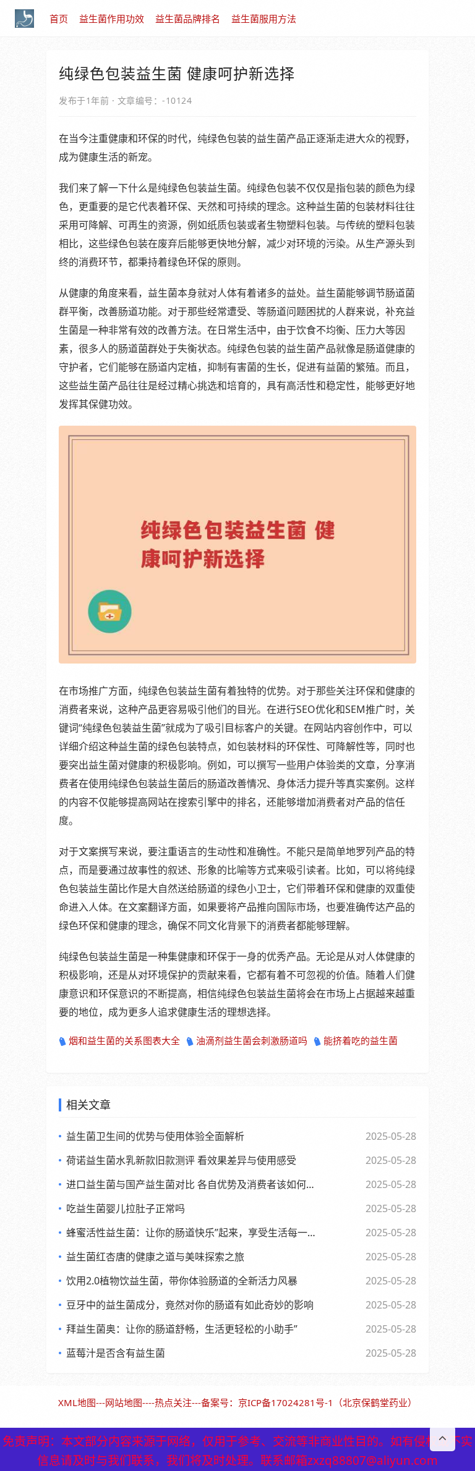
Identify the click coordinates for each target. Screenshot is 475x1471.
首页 (58, 18)
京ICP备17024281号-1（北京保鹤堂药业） (327, 1402)
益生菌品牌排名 (187, 18)
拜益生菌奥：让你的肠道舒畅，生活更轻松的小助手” (181, 1329)
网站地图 (123, 1402)
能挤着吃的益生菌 (360, 1040)
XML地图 (77, 1402)
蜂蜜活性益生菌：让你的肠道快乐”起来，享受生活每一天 (191, 1232)
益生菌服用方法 (263, 18)
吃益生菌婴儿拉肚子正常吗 (125, 1208)
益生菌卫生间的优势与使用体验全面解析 (155, 1136)
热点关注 (173, 1402)
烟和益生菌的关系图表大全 (124, 1040)
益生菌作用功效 (111, 18)
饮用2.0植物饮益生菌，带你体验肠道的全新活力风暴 (181, 1281)
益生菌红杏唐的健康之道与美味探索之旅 (155, 1256)
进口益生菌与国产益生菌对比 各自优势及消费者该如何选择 (191, 1184)
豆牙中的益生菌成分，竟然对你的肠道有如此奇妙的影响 (190, 1305)
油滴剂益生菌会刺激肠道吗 (251, 1040)
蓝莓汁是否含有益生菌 (115, 1353)
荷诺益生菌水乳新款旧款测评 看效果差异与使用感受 (181, 1160)
